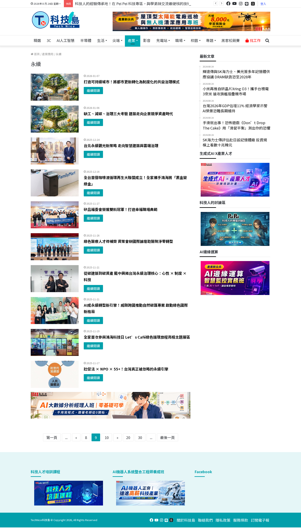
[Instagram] (241, 3)
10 (107, 437)
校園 (194, 40)
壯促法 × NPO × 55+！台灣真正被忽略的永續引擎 (126, 369)
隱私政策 (223, 520)
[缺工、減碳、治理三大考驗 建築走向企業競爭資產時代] (55, 119)
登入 (263, 4)
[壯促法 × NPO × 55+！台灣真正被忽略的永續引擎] (55, 374)
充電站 (161, 40)
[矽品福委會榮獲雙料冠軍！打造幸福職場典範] (55, 214)
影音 (146, 40)
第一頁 (51, 437)
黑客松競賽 (230, 40)
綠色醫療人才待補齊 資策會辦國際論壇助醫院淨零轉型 (128, 241)
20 (128, 437)
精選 (37, 40)
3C (49, 40)
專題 (209, 40)
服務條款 (240, 520)
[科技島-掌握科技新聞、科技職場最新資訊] (56, 20)
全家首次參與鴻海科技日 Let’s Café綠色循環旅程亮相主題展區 (137, 337)
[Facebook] (228, 3)
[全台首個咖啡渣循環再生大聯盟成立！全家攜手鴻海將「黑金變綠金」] (55, 182)
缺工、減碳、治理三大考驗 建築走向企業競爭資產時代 (128, 113)
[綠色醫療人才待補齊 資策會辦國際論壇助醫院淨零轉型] (55, 246)
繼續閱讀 (93, 90)
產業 (131, 40)
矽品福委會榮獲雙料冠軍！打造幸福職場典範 (120, 209)
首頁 (36, 54)
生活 (100, 40)
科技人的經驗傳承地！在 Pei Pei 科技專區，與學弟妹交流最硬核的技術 (133, 3)
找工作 (255, 40)
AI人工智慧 (66, 40)
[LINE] (247, 3)
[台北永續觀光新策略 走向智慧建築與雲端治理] (55, 150)
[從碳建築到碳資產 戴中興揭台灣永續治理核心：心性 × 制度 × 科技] (55, 278)
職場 (179, 40)
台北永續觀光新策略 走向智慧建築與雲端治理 (121, 145)
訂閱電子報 (260, 520)
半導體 (85, 40)
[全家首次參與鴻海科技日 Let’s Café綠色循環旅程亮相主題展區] (55, 342)
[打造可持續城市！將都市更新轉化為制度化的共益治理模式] (55, 87)
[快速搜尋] (267, 40)
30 (140, 437)
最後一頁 (167, 437)
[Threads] (253, 3)
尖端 (116, 40)
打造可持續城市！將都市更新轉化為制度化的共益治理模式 (132, 81)
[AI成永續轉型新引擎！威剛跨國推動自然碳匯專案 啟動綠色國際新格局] (55, 310)
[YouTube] (234, 3)
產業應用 (47, 54)
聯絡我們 (205, 520)
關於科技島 (186, 520)
